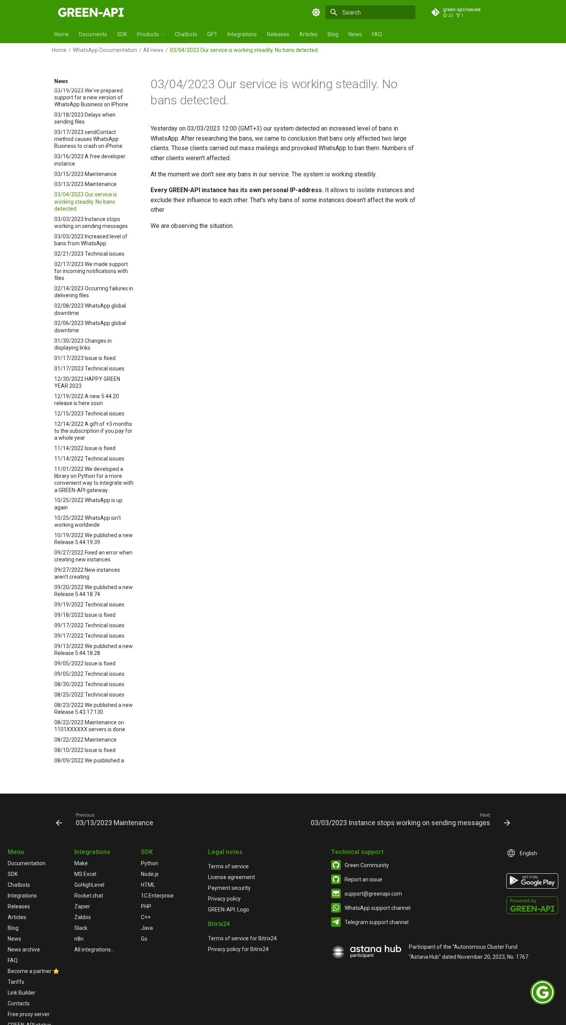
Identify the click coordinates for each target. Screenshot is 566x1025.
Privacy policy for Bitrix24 (238, 949)
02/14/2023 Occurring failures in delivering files (93, 292)
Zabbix (82, 917)
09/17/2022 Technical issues (89, 626)
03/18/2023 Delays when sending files (85, 118)
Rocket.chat (88, 896)
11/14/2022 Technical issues (89, 459)
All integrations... (94, 949)
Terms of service (228, 866)
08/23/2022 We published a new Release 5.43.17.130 (93, 708)
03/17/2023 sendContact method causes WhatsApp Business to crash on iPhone (88, 139)
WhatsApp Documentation (105, 50)
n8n (79, 939)
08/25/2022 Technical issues (89, 695)
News (355, 34)
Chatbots (186, 34)
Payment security (229, 888)
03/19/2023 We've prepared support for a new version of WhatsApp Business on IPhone (91, 97)
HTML (148, 885)
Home (61, 34)
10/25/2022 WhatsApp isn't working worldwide (87, 521)
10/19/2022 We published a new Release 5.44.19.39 (93, 538)
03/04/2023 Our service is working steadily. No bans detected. (85, 202)
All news (153, 50)
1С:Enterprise (157, 896)
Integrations (242, 34)
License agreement (231, 877)
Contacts (19, 1003)
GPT (212, 34)
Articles (308, 34)
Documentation (26, 863)
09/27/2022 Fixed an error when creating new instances (93, 556)
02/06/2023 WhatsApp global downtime (90, 326)
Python (149, 863)
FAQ (377, 34)
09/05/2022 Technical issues (89, 674)
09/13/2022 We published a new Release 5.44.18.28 (93, 649)
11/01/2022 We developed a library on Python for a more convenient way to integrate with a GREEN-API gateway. (94, 479)
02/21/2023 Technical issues (89, 254)
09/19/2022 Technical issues (89, 605)
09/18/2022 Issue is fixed (85, 615)
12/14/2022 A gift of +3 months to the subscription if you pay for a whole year (93, 431)
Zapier (82, 906)
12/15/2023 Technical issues (89, 413)
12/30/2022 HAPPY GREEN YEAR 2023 (87, 382)
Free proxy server (29, 1014)
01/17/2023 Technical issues (89, 368)
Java (147, 928)
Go (144, 939)
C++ (146, 917)
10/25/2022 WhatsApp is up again (88, 504)
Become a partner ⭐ (33, 971)
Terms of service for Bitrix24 (242, 938)
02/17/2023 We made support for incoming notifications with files (91, 271)
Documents (93, 34)
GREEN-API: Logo (228, 909)
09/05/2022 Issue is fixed (85, 664)
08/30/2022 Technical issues (89, 684)
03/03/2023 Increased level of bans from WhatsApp (90, 239)
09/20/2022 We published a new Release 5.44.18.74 (93, 591)
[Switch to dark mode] (316, 12)
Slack (80, 928)
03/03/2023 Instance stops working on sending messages (91, 222)
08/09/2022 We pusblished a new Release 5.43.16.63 (89, 763)
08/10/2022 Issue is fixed (85, 750)
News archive (24, 949)
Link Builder (21, 993)
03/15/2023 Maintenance (85, 174)
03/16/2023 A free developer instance (90, 160)
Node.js (150, 874)
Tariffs (16, 982)
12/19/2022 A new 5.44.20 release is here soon (86, 399)
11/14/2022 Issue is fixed (85, 449)
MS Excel (85, 874)
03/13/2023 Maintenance (85, 184)
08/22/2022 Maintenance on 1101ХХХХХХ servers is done (89, 725)
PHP (146, 906)
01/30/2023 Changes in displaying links (83, 344)
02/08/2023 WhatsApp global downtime (90, 309)
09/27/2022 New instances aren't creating (87, 573)
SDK (122, 34)
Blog (333, 34)
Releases (278, 34)
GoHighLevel (89, 885)
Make (81, 863)
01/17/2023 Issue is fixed (85, 358)
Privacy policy (224, 899)
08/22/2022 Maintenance (85, 740)
